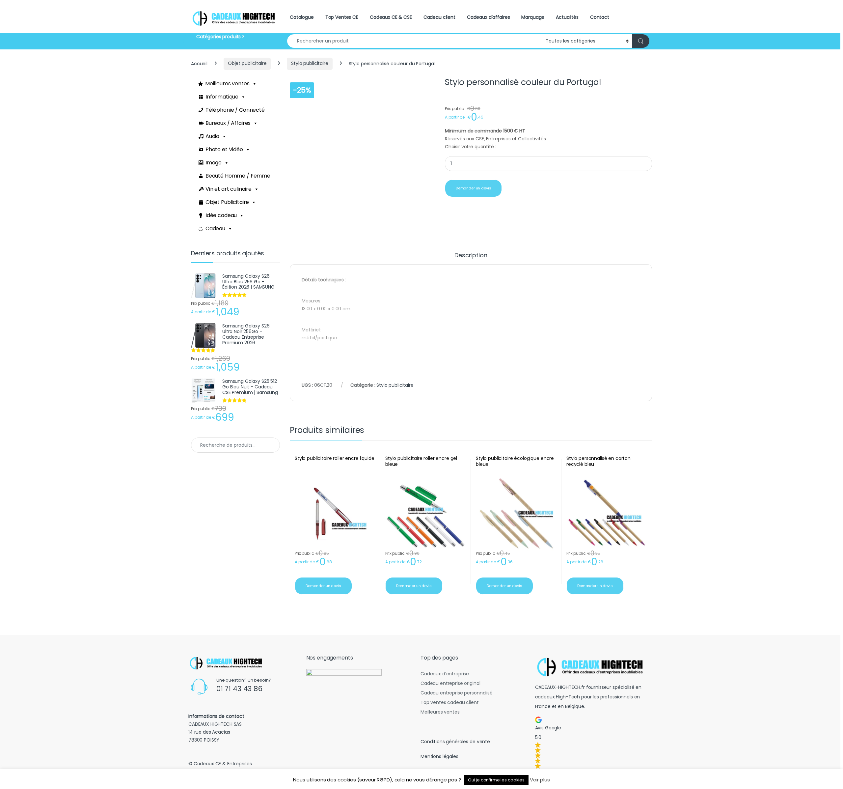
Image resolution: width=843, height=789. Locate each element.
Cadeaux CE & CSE (391, 17)
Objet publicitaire (247, 63)
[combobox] (414, 41)
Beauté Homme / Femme (237, 176)
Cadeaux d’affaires (488, 17)
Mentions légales (439, 756)
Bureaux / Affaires (228, 123)
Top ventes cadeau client (450, 702)
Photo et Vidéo (224, 149)
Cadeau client (439, 17)
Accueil (199, 63)
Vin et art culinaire (228, 189)
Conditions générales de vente (455, 741)
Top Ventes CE (341, 17)
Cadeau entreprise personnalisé (457, 693)
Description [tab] (470, 255)
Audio (212, 136)
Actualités (567, 17)
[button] (592, 743)
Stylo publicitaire (309, 63)
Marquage (532, 17)
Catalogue (302, 17)
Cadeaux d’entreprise (445, 673)
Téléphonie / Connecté (235, 110)
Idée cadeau (221, 215)
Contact (599, 17)
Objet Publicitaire (227, 202)
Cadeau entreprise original (450, 683)
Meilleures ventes (227, 83)
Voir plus (540, 779)
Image (213, 162)
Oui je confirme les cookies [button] (496, 780)
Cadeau (215, 228)
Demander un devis (473, 188)
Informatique (221, 96)
